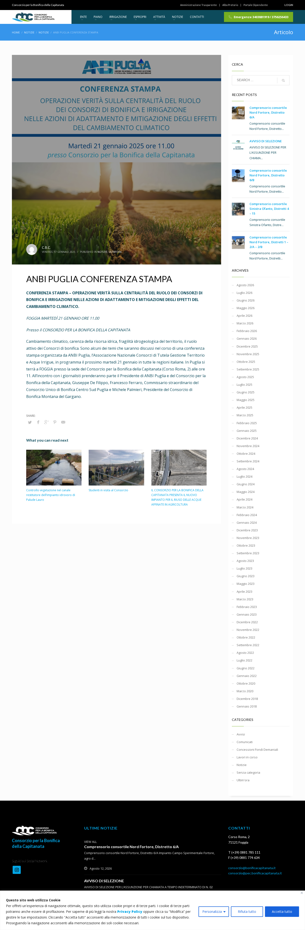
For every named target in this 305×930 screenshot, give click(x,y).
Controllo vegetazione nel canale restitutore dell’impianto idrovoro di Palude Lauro (50, 495)
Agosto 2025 (245, 377)
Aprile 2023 (244, 591)
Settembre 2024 (248, 461)
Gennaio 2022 (247, 676)
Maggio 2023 (245, 583)
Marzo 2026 (245, 323)
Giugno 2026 (245, 300)
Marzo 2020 (245, 691)
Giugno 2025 (245, 392)
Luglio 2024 (244, 476)
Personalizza (212, 911)
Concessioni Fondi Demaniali (257, 749)
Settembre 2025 (248, 369)
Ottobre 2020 (246, 683)
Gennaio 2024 (247, 522)
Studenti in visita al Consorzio (108, 490)
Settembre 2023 (248, 553)
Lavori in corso (247, 757)
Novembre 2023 (248, 538)
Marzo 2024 (245, 507)
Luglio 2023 (244, 568)
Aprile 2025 (244, 407)
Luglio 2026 (244, 293)
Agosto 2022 (245, 652)
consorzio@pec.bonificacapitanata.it (255, 873)
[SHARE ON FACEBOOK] (38, 422)
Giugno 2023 (245, 576)
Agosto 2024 (245, 469)
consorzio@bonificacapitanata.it (252, 868)
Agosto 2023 (245, 561)
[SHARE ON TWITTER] (29, 422)
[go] (283, 80)
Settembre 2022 (248, 645)
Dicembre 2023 (247, 530)
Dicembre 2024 (247, 438)
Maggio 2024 (245, 492)
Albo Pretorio (230, 4)
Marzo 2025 (245, 415)
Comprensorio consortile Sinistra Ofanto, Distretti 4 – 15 (269, 209)
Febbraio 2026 (247, 331)
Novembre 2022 (248, 630)
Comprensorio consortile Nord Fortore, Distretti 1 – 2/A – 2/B (268, 242)
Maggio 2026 (245, 308)
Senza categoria (248, 772)
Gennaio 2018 (247, 706)
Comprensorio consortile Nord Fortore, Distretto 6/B (268, 175)
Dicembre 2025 (247, 346)
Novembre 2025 (248, 354)
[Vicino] (302, 893)
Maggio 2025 (245, 400)
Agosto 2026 (245, 285)
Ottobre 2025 (246, 361)
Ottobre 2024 (246, 453)
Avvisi (241, 734)
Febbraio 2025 (247, 423)
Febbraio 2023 (247, 607)
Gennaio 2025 (247, 430)
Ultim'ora (115, 252)
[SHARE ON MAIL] (63, 422)
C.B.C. (46, 247)
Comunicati (245, 742)
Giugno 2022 (245, 668)
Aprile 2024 (244, 499)
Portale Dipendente (256, 4)
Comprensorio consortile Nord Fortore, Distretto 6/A (268, 112)
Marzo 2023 (245, 599)
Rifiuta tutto (247, 911)
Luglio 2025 (244, 384)
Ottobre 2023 (246, 545)
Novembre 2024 (248, 446)
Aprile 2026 (244, 315)
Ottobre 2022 (246, 637)
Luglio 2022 (244, 660)
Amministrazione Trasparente (198, 4)
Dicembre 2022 (247, 622)
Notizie (102, 252)
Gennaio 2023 (247, 614)
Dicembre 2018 (247, 699)
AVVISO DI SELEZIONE (265, 141)
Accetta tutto (282, 911)
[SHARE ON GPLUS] (46, 422)
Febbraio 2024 (247, 515)
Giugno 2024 (245, 484)
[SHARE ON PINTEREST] (54, 422)
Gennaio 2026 (247, 338)
